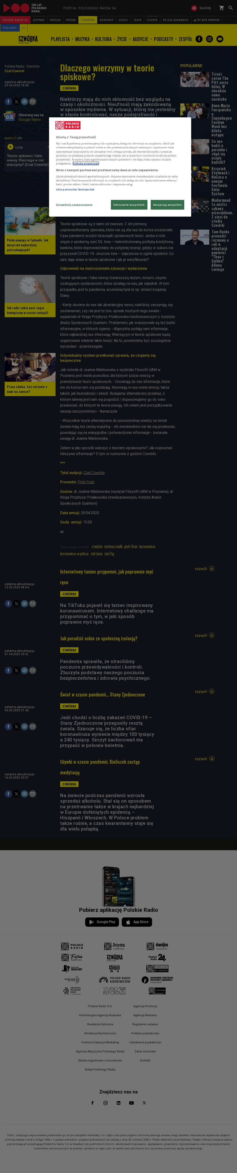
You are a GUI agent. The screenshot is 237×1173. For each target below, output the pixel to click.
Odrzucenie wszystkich (129, 205)
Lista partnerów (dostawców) (75, 189)
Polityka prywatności (86, 163)
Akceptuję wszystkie (167, 205)
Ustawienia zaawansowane (74, 204)
